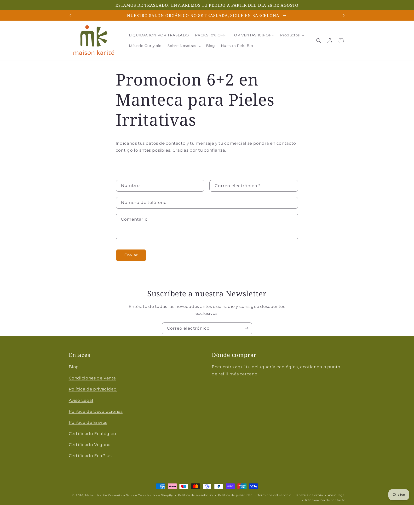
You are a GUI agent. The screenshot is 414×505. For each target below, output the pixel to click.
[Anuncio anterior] (70, 15)
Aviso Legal (81, 400)
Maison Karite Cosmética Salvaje (111, 495)
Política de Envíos (88, 422)
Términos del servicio (274, 495)
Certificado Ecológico (92, 433)
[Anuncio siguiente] (344, 15)
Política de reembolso (195, 495)
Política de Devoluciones (96, 411)
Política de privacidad (93, 389)
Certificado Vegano (90, 444)
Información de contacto (325, 500)
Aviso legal (336, 495)
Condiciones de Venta (92, 377)
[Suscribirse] (246, 328)
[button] (292, 35)
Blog (74, 366)
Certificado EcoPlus (90, 455)
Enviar (131, 255)
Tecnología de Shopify (155, 495)
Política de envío (309, 495)
